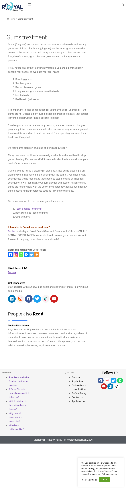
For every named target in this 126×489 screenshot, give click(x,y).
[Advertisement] (107, 79)
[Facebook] (10, 254)
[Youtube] (54, 299)
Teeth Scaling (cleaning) (28, 208)
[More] (36, 254)
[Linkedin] (12, 299)
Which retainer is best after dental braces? (18, 405)
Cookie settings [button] (89, 482)
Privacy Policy (54, 439)
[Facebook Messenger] (26, 254)
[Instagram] (16, 254)
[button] (29, 4)
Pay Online (77, 381)
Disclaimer (39, 439)
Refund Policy (79, 393)
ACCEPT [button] (104, 482)
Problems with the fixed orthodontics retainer (19, 381)
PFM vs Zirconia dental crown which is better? (19, 393)
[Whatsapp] (21, 254)
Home (12, 18)
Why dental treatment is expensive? (15, 417)
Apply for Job (79, 401)
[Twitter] (31, 254)
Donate (12, 272)
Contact (12, 231)
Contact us (77, 397)
